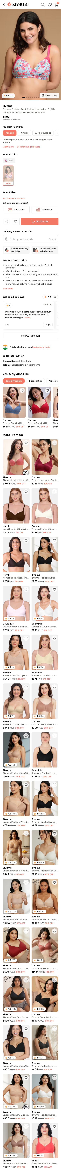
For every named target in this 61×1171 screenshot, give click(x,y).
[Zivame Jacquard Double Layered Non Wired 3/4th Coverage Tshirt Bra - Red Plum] (45, 457)
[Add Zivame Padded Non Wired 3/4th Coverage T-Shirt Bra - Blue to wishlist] (22, 390)
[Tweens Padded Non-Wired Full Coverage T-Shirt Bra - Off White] (45, 505)
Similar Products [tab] (14, 381)
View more (8, 288)
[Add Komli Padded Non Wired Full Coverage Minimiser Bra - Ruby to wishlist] (54, 1126)
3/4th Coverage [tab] (43, 132)
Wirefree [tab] (24, 132)
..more (26, 317)
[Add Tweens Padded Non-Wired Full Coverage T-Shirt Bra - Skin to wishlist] (26, 687)
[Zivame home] (17, 4)
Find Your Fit (48, 209)
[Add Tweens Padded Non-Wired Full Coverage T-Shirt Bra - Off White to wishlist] (54, 491)
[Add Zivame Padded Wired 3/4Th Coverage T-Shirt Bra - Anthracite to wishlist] (54, 540)
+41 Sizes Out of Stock (14, 198)
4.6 (8, 95)
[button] (4, 4)
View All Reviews (30, 335)
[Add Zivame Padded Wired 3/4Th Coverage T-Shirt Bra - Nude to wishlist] (26, 784)
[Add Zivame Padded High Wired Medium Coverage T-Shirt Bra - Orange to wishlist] (26, 442)
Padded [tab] (10, 132)
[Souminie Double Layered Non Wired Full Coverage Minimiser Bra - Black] (45, 749)
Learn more (8, 146)
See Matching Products (28, 146)
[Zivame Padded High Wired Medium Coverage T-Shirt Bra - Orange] (16, 457)
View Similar (51, 95)
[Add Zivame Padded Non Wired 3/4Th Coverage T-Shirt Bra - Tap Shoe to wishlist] (26, 1028)
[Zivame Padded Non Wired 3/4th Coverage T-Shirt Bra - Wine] (39, 402)
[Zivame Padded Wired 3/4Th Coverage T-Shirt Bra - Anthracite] (45, 554)
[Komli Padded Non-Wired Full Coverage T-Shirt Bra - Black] (16, 554)
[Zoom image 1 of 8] (30, 54)
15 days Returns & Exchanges (48, 250)
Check (52, 239)
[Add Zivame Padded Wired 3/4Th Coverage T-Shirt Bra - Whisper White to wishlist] (54, 1077)
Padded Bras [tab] (35, 381)
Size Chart (19, 209)
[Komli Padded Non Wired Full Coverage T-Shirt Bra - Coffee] (16, 505)
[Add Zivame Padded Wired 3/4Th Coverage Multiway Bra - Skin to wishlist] (26, 833)
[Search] (42, 4)
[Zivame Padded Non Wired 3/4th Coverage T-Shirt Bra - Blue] (14, 402)
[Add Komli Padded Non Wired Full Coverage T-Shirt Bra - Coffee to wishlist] (26, 491)
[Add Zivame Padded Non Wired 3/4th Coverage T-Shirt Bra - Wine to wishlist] (47, 390)
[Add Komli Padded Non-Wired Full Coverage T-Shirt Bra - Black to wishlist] (26, 540)
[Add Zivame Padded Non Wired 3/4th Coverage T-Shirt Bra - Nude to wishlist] (26, 735)
